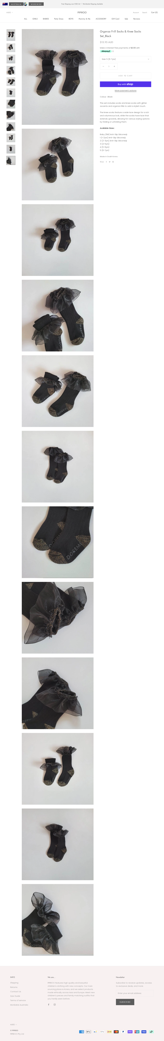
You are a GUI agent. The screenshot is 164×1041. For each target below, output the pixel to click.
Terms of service (18, 1000)
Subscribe (125, 1002)
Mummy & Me (84, 18)
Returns (13, 987)
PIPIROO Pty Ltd (17, 1034)
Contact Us (15, 991)
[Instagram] (55, 1004)
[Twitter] (109, 162)
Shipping (14, 982)
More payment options (125, 90)
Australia (16, 4)
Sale (126, 18)
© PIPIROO (14, 1030)
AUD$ (8, 12)
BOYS (71, 18)
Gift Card (115, 18)
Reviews (136, 18)
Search (144, 12)
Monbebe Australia (19, 1004)
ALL (25, 18)
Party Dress (58, 18)
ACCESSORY (101, 18)
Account (136, 12)
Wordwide (36, 4)
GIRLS (35, 18)
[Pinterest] (113, 162)
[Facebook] (106, 162)
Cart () (154, 12)
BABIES (46, 18)
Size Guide (15, 996)
